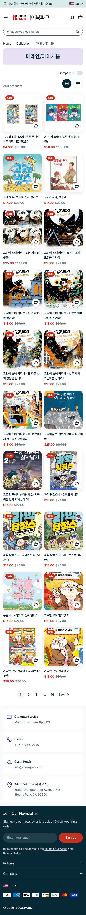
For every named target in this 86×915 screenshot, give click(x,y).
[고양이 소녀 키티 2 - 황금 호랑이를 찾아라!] (22, 289)
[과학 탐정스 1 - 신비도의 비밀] (63, 470)
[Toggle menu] (5, 17)
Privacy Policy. (12, 853)
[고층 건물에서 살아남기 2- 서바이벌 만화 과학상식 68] (22, 470)
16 (52, 694)
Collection (23, 43)
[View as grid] (67, 83)
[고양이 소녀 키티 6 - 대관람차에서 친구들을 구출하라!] (22, 410)
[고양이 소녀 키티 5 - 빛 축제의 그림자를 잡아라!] (63, 349)
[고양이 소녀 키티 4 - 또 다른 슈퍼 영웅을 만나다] (22, 349)
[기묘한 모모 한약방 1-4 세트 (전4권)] (22, 647)
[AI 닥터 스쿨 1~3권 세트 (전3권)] (63, 112)
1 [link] (20, 694)
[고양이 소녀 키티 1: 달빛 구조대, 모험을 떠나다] (63, 228)
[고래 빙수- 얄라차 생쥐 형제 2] (22, 173)
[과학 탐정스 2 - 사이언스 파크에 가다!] (22, 531)
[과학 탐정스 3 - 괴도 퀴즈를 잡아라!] (63, 531)
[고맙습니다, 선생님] (63, 173)
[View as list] (78, 83)
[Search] (77, 31)
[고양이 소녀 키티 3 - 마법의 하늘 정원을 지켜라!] (63, 289)
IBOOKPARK (23, 908)
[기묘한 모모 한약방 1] (63, 591)
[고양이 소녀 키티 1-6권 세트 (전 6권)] (22, 228)
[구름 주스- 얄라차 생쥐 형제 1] (22, 591)
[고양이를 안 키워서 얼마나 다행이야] (63, 410)
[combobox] (43, 31)
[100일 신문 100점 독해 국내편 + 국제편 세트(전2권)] (22, 112)
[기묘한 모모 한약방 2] (63, 647)
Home (7, 43)
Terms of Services (55, 848)
